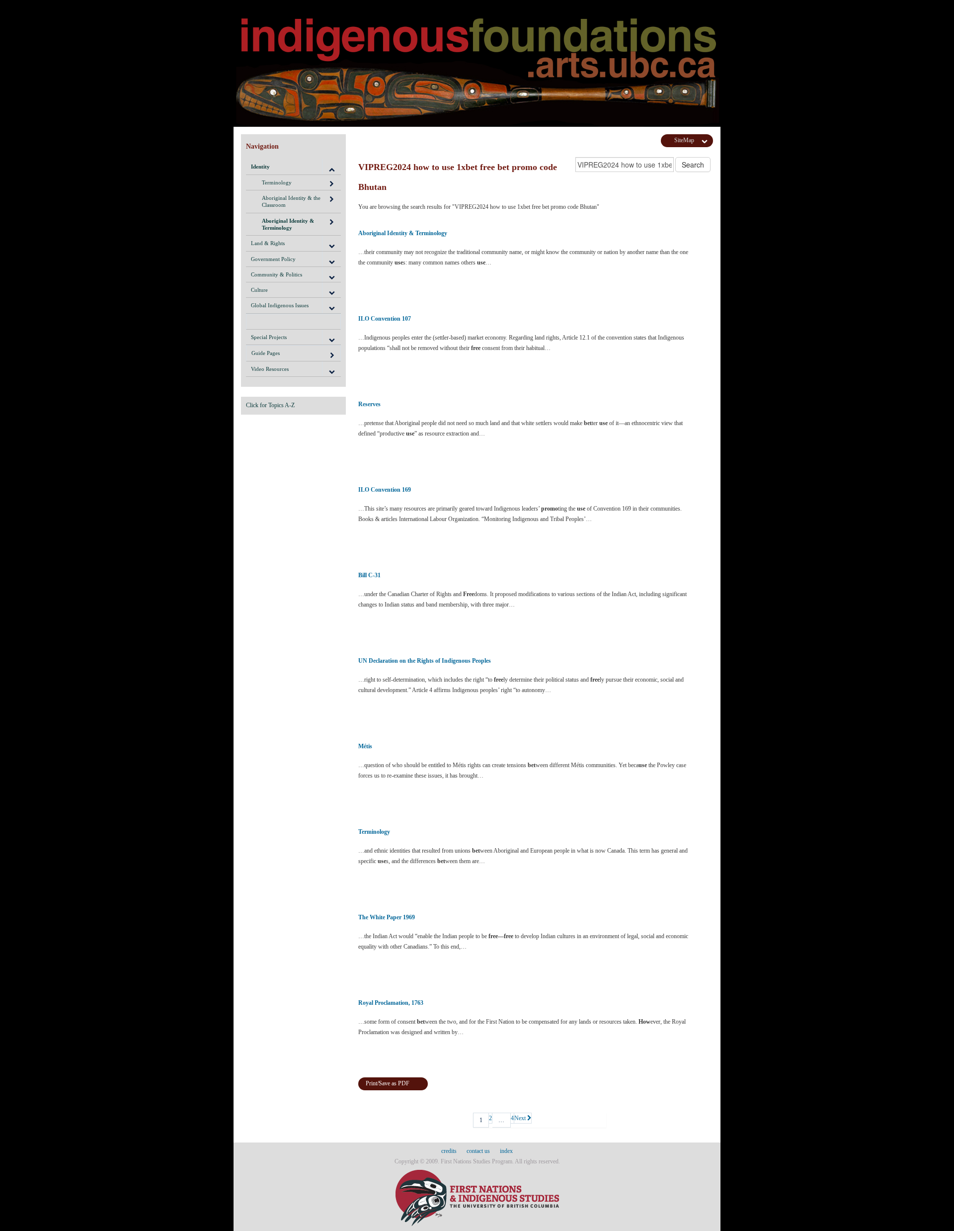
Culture (259, 290)
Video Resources (270, 369)
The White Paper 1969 (386, 917)
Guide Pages (265, 353)
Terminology (277, 182)
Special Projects (269, 337)
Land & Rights (268, 243)
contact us (478, 1150)
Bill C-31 (369, 575)
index (506, 1150)
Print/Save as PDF (387, 1083)
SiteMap (684, 140)
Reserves (369, 404)
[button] (331, 166)
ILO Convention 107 (384, 318)
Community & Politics (276, 274)
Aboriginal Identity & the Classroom (291, 201)
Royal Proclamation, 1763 (390, 1002)
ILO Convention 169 (384, 489)
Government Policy (273, 259)
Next (520, 1118)
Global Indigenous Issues (280, 305)
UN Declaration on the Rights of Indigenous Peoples (424, 660)
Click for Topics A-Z (270, 405)
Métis (365, 746)
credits (449, 1150)
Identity (260, 167)
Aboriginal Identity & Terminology (288, 224)
